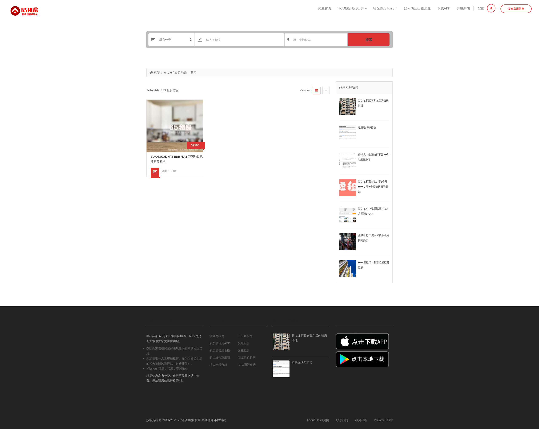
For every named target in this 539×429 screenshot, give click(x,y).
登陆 (481, 8)
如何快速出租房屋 (417, 8)
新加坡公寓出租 (219, 357)
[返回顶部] (525, 402)
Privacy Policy (383, 420)
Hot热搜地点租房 (351, 8)
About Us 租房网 (318, 420)
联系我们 (342, 420)
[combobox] (315, 39)
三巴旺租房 (245, 336)
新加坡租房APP (219, 343)
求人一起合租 (218, 365)
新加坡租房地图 (219, 350)
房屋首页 (324, 8)
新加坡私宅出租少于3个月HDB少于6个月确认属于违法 (373, 187)
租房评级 (361, 420)
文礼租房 (243, 350)
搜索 (369, 39)
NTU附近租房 (247, 365)
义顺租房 (243, 343)
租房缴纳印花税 (367, 128)
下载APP (443, 8)
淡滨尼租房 (216, 336)
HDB (172, 171)
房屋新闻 (463, 8)
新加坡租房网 (192, 420)
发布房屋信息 (516, 9)
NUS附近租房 (247, 357)
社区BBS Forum (385, 8)
